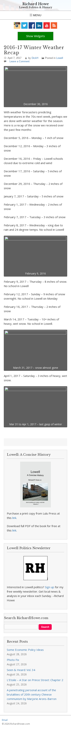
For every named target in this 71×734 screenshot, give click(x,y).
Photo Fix (13, 660)
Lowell (59, 58)
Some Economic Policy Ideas (25, 650)
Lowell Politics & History (35, 7)
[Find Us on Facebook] (32, 25)
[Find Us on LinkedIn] (39, 25)
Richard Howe (35, 4)
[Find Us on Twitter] (24, 25)
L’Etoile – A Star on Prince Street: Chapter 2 (35, 680)
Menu (36, 15)
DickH (35, 58)
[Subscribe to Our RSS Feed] (54, 25)
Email (5, 720)
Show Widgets (35, 36)
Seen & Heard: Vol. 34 (21, 670)
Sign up (49, 587)
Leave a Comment (19, 61)
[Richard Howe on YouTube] (46, 25)
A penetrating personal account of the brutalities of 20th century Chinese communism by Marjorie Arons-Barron (31, 694)
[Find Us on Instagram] (17, 25)
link (14, 518)
